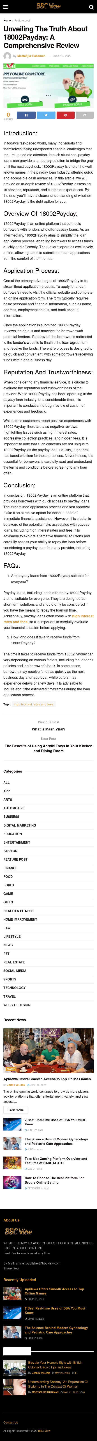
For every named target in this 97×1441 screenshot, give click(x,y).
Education (12, 833)
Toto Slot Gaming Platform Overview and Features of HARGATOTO (56, 1160)
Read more (16, 1109)
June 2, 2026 (34, 1149)
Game (8, 893)
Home (7, 20)
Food (8, 876)
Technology (14, 987)
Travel (9, 996)
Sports (9, 979)
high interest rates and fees (33, 704)
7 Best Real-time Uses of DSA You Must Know (55, 1122)
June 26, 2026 (38, 1085)
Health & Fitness (18, 911)
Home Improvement (20, 919)
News (8, 945)
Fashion (10, 851)
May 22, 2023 (62, 1372)
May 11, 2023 (70, 1392)
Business (11, 816)
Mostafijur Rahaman (31, 56)
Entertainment (16, 842)
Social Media (14, 970)
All (6, 782)
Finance (10, 868)
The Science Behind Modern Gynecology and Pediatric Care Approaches (56, 1141)
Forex (8, 885)
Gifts (8, 902)
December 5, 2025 (38, 1188)
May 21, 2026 (34, 1168)
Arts (7, 799)
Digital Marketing (19, 825)
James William (16, 1085)
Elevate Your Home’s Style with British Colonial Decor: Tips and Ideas (55, 1364)
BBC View (48, 7)
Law (6, 928)
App (6, 791)
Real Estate (14, 962)
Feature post (22, 20)
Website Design (16, 1005)
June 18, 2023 (62, 56)
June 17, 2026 (35, 1130)
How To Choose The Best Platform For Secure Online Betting (54, 1180)
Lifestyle (12, 936)
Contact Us (10, 1422)
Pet (6, 953)
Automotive (14, 808)
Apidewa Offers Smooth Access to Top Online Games (47, 1078)
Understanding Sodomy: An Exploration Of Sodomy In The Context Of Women (58, 1384)
